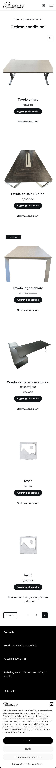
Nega (28, 748)
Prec (11, 615)
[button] (51, 704)
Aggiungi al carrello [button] (28, 111)
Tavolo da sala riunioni (28, 194)
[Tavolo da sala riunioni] (28, 163)
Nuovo (34, 597)
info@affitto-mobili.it (24, 645)
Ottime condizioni (28, 121)
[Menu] (51, 5)
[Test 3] (28, 450)
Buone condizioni (18, 597)
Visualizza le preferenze (28, 756)
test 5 (28, 575)
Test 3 (28, 481)
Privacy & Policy (19, 764)
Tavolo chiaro (28, 99)
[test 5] (28, 544)
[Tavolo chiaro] (28, 69)
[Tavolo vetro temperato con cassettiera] (28, 351)
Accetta (28, 740)
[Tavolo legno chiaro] (28, 257)
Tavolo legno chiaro (28, 288)
